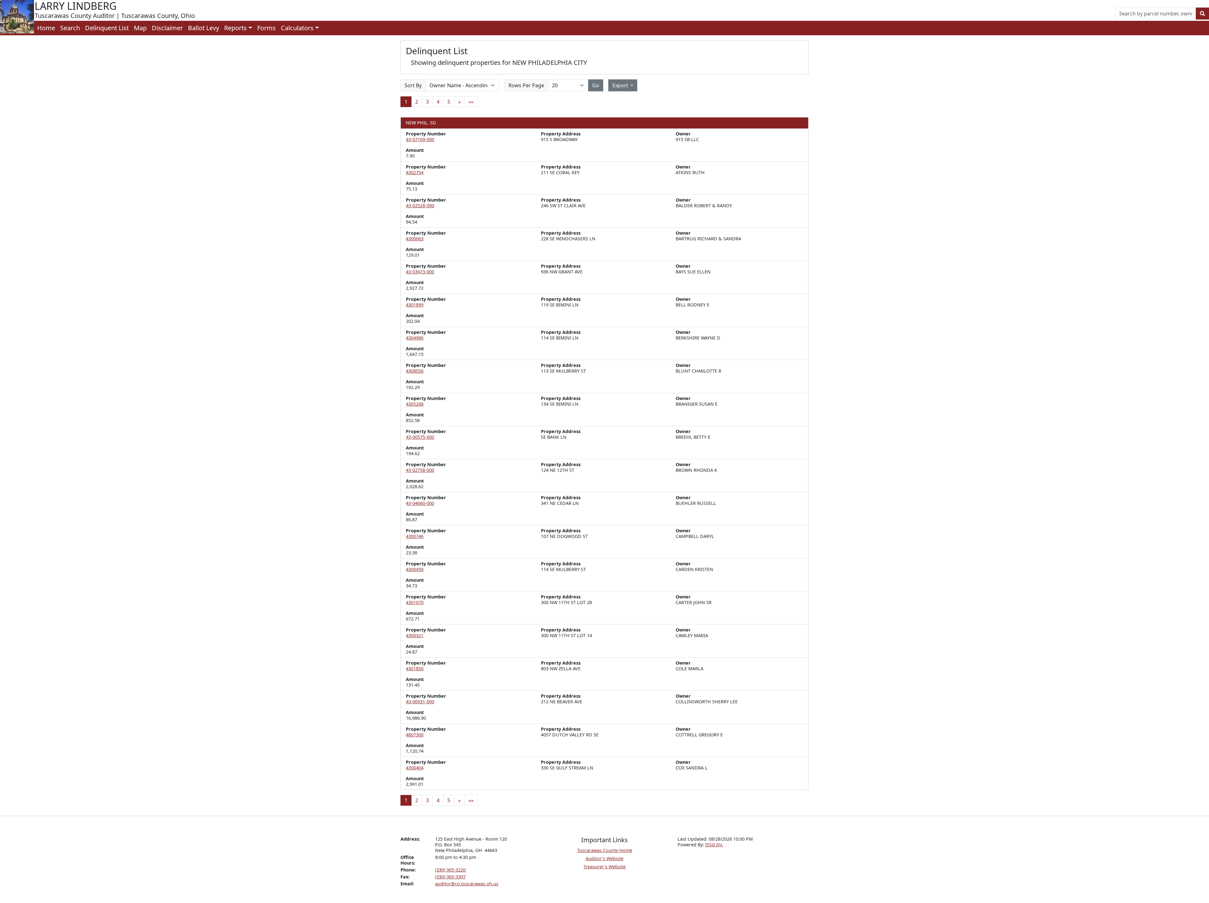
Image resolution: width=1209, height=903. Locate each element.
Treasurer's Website (604, 867)
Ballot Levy (203, 28)
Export (620, 85)
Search (70, 28)
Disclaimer (167, 28)
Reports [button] (235, 28)
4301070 (414, 602)
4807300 (414, 735)
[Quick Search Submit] (1202, 14)
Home (46, 28)
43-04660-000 (420, 503)
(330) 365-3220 (450, 870)
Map (140, 28)
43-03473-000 (420, 272)
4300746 (414, 536)
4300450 (414, 569)
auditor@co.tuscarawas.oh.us (466, 884)
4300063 (414, 239)
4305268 (414, 404)
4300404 (414, 768)
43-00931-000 (420, 702)
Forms (266, 28)
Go (595, 85)
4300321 (414, 635)
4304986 (414, 338)
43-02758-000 (420, 470)
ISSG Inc (714, 845)
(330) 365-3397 (450, 877)
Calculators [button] (297, 28)
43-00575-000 (420, 437)
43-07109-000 (420, 139)
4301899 (414, 305)
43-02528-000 (420, 206)
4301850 (414, 669)
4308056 (414, 371)
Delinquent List (107, 28)
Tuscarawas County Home (604, 850)
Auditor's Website (604, 858)
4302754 (414, 172)
